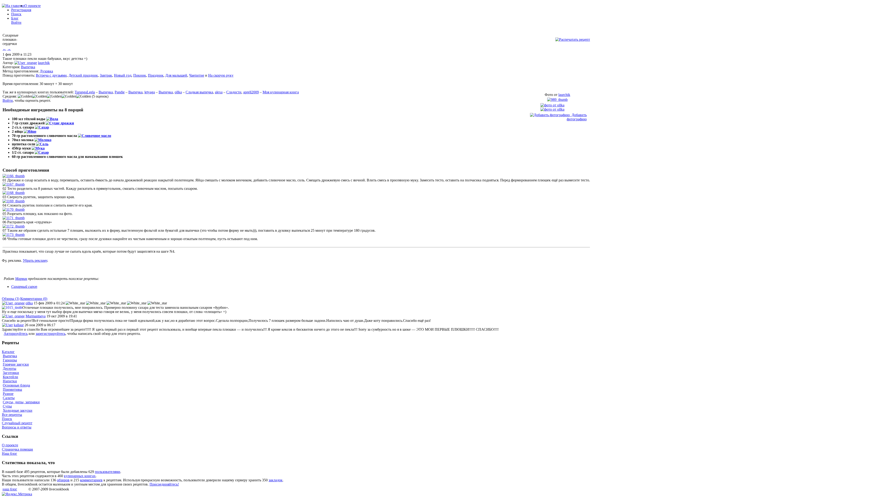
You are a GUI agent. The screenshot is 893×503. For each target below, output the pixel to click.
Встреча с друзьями (51, 75)
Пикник (139, 75)
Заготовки (11, 373)
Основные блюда (16, 385)
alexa (219, 92)
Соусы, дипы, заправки (21, 402)
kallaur (19, 325)
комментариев (91, 480)
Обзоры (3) (10, 299)
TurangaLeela (85, 92)
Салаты (9, 398)
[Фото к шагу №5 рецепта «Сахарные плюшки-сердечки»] (14, 209)
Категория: (11, 67)
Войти (16, 22)
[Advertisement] (56, 270)
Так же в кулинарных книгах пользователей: (38, 92)
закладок (276, 480)
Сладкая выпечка (199, 92)
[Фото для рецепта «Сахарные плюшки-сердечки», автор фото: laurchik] (557, 100)
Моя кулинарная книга (281, 92)
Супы (7, 406)
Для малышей (176, 75)
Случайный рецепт (17, 423)
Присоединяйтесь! (164, 484)
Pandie (120, 92)
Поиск (16, 14)
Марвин (21, 279)
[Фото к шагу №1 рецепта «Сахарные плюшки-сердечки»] (14, 176)
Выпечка (28, 67)
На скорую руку (220, 75)
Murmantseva (36, 316)
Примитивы (12, 389)
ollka (178, 92)
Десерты (9, 368)
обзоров (63, 480)
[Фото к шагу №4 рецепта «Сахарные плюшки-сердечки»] (14, 201)
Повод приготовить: (19, 75)
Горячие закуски (16, 364)
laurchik (44, 63)
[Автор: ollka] (552, 105)
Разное (8, 394)
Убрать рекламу (35, 260)
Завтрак (106, 75)
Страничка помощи (17, 449)
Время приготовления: (21, 84)
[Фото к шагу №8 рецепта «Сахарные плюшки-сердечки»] (14, 235)
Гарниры (10, 360)
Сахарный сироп (24, 287)
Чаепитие (196, 75)
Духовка (46, 71)
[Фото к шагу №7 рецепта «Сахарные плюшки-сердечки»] (14, 226)
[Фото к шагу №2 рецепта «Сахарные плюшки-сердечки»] (14, 184)
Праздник (155, 75)
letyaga (149, 92)
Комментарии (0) (33, 299)
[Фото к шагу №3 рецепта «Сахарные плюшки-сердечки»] (14, 193)
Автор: (8, 63)
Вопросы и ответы (16, 427)
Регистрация (21, 10)
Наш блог (9, 453)
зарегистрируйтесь (50, 334)
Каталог (8, 352)
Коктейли (10, 377)
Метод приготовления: (21, 71)
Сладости (233, 92)
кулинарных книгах (80, 476)
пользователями (107, 472)
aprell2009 (251, 92)
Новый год (122, 75)
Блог (15, 18)
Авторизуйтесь (16, 334)
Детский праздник (83, 75)
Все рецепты (12, 415)
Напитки (10, 381)
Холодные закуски (17, 410)
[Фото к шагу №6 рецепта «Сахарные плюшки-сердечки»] (14, 218)
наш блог (10, 489)
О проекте (32, 6)
